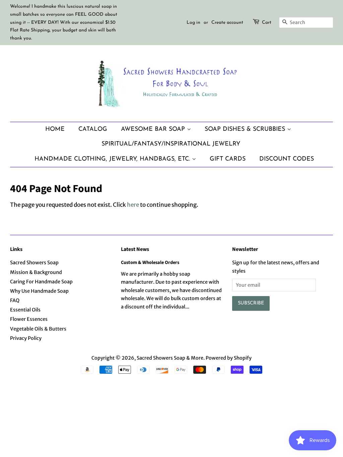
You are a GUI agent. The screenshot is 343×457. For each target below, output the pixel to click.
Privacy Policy (26, 338)
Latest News (135, 249)
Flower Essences (29, 319)
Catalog (92, 129)
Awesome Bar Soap (154, 129)
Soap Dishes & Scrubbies (246, 129)
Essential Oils (25, 310)
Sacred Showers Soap (34, 263)
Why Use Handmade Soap (39, 291)
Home (55, 129)
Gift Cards (228, 159)
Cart (266, 22)
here (133, 204)
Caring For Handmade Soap (41, 282)
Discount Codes (286, 159)
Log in (193, 22)
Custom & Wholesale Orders (150, 262)
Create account (227, 22)
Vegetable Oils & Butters (38, 329)
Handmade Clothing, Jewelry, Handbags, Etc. (113, 159)
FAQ (14, 300)
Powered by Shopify (229, 358)
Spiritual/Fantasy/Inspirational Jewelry (170, 144)
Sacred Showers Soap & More (170, 358)
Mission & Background (36, 272)
